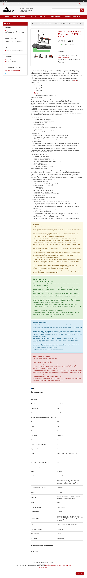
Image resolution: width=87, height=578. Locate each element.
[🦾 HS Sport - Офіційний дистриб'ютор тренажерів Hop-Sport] (10, 12)
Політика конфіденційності (64, 565)
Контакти (42, 16)
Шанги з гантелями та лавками (45, 23)
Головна (7, 16)
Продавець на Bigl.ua (43, 564)
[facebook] (31, 388)
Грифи (36, 93)
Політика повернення (72, 16)
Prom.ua (52, 562)
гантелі (75, 80)
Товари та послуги (19, 16)
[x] (33, 388)
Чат (81, 573)
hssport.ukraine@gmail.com (13, 70)
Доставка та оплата (55, 16)
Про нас (33, 16)
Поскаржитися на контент (51, 565)
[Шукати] (82, 10)
